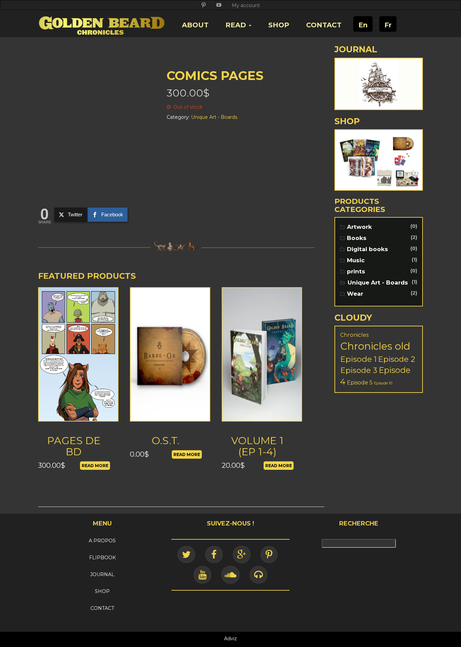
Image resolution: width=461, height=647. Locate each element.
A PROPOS (102, 541)
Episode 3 (358, 370)
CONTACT (324, 25)
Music (356, 260)
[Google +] (241, 554)
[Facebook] (214, 554)
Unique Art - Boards (378, 282)
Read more (95, 465)
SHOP (278, 25)
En (363, 25)
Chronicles (354, 335)
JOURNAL (102, 574)
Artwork (359, 226)
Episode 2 (396, 359)
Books (357, 238)
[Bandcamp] (258, 574)
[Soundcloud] (230, 574)
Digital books (367, 249)
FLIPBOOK (102, 558)
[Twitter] (186, 554)
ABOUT (195, 25)
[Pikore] (269, 554)
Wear (355, 293)
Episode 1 (358, 359)
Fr (387, 25)
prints (356, 271)
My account (246, 5)
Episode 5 (360, 382)
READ (236, 25)
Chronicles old (375, 346)
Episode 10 (383, 383)
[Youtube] (202, 574)
